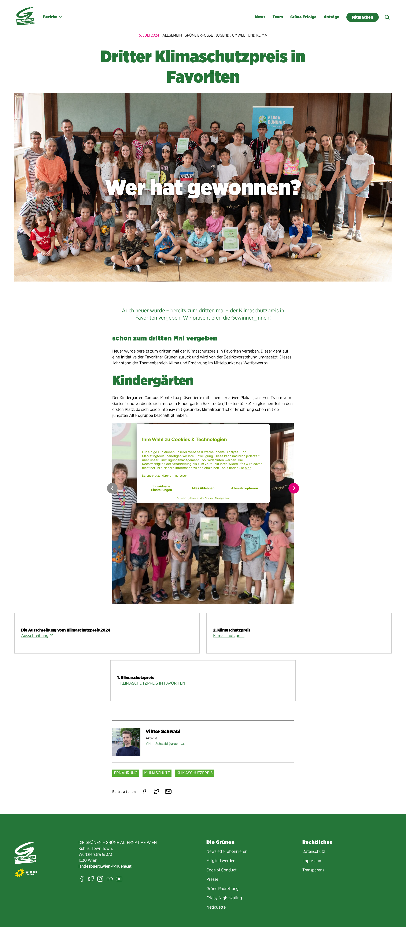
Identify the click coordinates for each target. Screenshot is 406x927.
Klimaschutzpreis (228, 635)
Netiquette (216, 907)
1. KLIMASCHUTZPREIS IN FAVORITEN (151, 683)
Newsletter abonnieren (226, 851)
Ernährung (125, 772)
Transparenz (313, 869)
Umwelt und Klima (249, 35)
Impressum (312, 860)
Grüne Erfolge (303, 17)
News (260, 17)
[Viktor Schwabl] (126, 742)
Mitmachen (362, 17)
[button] (293, 488)
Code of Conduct (221, 869)
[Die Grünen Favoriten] (25, 16)
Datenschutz (313, 851)
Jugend (222, 35)
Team (278, 17)
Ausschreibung (34, 635)
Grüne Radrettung (222, 888)
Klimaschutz (157, 772)
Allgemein (172, 35)
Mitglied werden (220, 860)
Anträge (331, 17)
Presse (212, 879)
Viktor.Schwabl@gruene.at (165, 744)
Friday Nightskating (224, 897)
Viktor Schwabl (163, 731)
